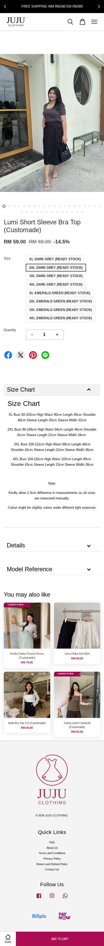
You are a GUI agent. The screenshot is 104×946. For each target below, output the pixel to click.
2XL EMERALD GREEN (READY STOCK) (60, 301)
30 (67, 211)
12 (59, 206)
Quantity (10, 330)
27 (52, 211)
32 (77, 211)
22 (26, 211)
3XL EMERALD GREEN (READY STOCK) (60, 310)
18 (89, 206)
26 (46, 211)
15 (74, 206)
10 (49, 206)
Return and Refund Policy (52, 864)
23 (31, 211)
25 (41, 211)
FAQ (52, 842)
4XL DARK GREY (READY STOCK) (56, 284)
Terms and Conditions (52, 853)
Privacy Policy (52, 858)
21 (21, 211)
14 (69, 206)
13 (64, 206)
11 (54, 206)
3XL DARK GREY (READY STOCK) (56, 276)
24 (36, 211)
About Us (52, 847)
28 (57, 211)
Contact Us (52, 869)
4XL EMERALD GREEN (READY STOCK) (60, 318)
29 (62, 211)
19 (94, 206)
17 (84, 206)
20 (99, 206)
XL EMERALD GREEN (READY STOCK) (59, 293)
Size (7, 258)
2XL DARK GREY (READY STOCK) (56, 268)
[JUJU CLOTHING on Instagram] (52, 898)
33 (82, 211)
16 (79, 206)
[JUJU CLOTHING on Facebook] (38, 898)
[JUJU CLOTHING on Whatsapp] (65, 898)
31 (72, 211)
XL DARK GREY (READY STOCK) (55, 259)
